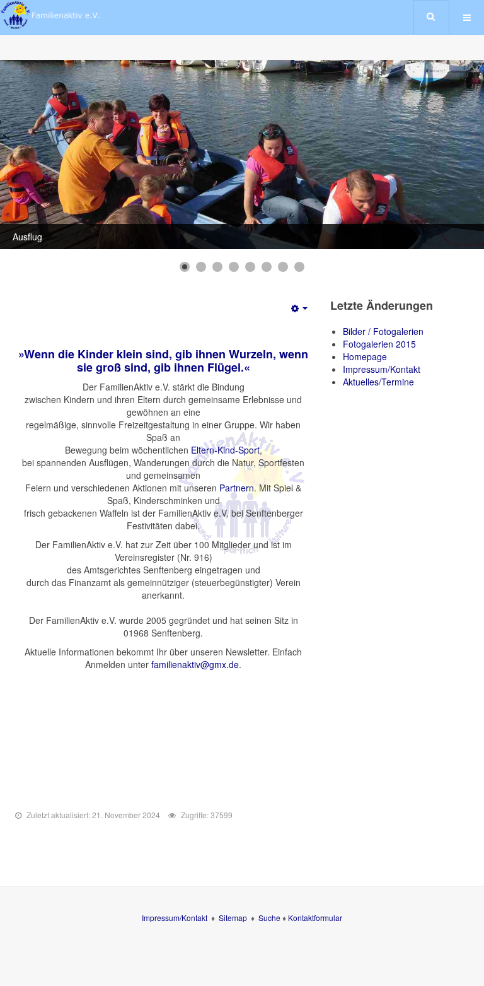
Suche (270, 917)
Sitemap (233, 917)
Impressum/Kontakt (174, 917)
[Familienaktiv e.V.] (50, 15)
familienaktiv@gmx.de (195, 664)
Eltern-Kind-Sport (225, 449)
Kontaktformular (315, 917)
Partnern (236, 487)
